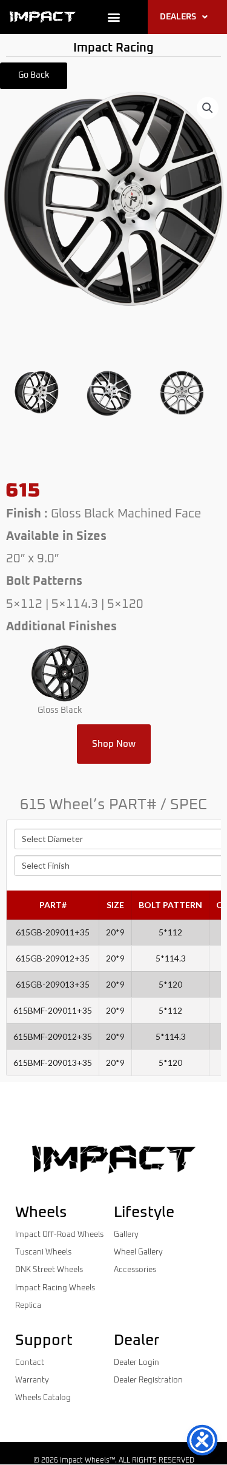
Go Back (33, 75)
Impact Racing (113, 48)
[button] (113, 17)
